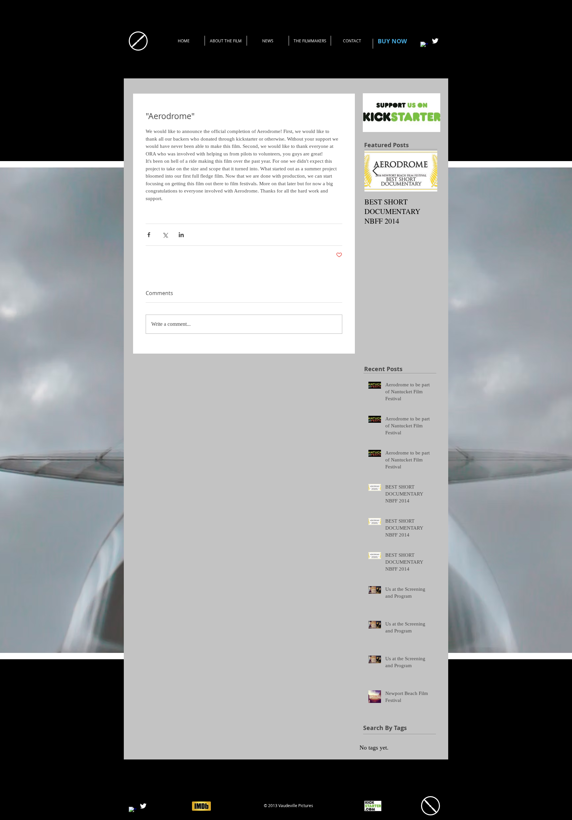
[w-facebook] (424, 45)
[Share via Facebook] (149, 235)
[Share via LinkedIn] (181, 235)
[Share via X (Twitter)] (165, 235)
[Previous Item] (375, 171)
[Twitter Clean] (435, 41)
